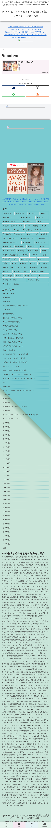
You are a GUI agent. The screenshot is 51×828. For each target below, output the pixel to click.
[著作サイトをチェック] (13, 87)
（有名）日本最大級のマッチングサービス (25, 37)
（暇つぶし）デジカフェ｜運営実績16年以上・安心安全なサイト (25, 32)
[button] (46, 484)
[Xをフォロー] (37, 87)
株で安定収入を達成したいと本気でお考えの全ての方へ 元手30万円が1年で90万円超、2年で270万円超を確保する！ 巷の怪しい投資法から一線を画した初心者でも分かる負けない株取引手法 (25, 201)
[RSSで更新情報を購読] (37, 94)
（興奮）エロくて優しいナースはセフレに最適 (25, 29)
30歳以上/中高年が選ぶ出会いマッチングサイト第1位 (25, 27)
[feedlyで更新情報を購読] (13, 94)
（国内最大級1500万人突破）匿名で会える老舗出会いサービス (25, 35)
